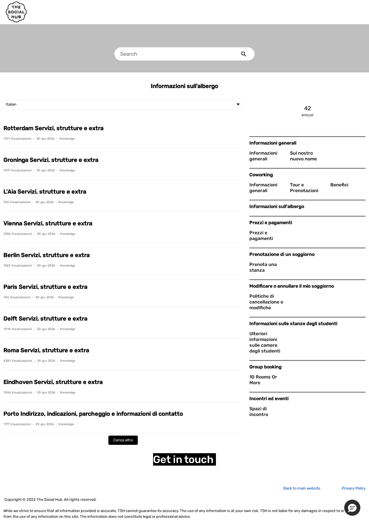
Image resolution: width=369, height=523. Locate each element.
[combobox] (173, 54)
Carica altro (123, 440)
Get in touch (184, 459)
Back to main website (301, 488)
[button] (352, 508)
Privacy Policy (354, 488)
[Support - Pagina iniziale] (16, 12)
